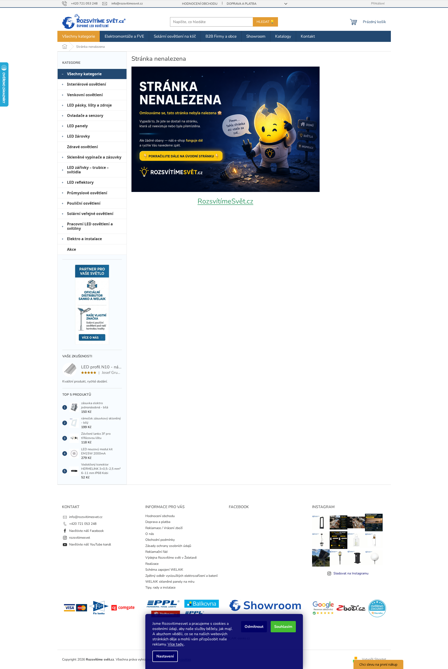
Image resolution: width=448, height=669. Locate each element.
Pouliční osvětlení (83, 203)
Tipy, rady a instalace (160, 587)
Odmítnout (254, 626)
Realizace (152, 563)
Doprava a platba (241, 4)
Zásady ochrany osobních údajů (168, 546)
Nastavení (165, 656)
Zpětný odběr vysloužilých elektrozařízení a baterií (181, 575)
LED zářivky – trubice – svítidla (88, 170)
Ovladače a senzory (85, 115)
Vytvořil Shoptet (374, 659)
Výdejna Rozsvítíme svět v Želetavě (171, 557)
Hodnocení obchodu (199, 4)
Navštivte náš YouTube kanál (90, 544)
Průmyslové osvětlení (87, 192)
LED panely (77, 125)
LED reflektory (80, 182)
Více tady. (176, 644)
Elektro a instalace (84, 238)
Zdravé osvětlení (82, 146)
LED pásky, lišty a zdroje (89, 105)
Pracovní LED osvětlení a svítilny (90, 226)
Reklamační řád (156, 552)
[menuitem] (78, 36)
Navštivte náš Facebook (86, 531)
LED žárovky (78, 136)
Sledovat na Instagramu (351, 573)
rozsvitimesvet (79, 537)
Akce (71, 249)
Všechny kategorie (84, 73)
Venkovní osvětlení (85, 94)
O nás (149, 534)
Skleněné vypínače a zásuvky (94, 157)
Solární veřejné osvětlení (90, 213)
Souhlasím (283, 626)
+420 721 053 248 (82, 524)
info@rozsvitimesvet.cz (85, 517)
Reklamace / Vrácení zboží (163, 528)
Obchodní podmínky (160, 540)
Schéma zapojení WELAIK (164, 569)
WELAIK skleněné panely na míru (169, 581)
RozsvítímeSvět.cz (225, 201)
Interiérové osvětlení (86, 84)
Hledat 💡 (265, 22)
